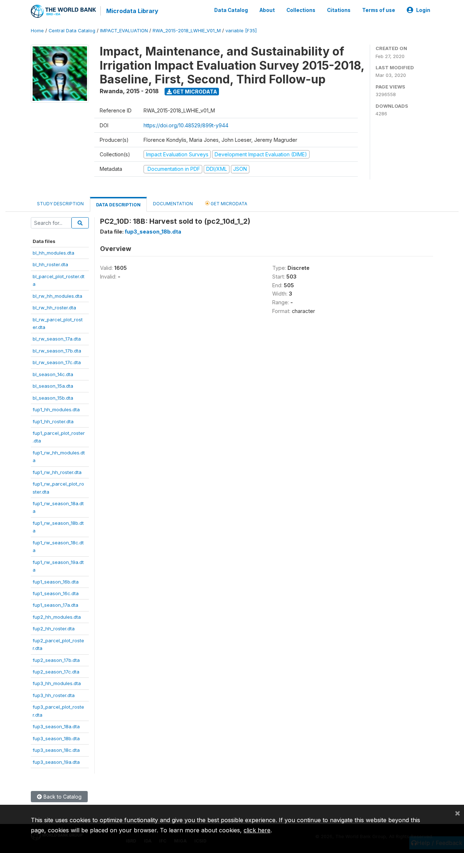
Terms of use (378, 10)
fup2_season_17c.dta (56, 672)
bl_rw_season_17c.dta (57, 362)
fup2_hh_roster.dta (54, 628)
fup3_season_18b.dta (56, 738)
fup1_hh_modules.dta (56, 409)
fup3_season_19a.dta (56, 762)
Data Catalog (231, 10)
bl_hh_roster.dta (50, 264)
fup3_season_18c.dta (56, 750)
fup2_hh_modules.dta (57, 617)
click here (257, 830)
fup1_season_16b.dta (56, 582)
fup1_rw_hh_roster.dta (57, 472)
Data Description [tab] (118, 204)
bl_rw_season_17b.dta (57, 351)
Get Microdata (194, 91)
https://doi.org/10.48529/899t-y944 (186, 125)
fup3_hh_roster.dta (54, 695)
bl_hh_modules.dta (53, 253)
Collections (300, 10)
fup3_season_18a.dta (56, 726)
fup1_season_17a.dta (55, 605)
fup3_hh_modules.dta (57, 683)
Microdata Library (132, 11)
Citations (339, 10)
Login (423, 10)
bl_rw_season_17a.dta (57, 339)
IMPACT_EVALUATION (124, 30)
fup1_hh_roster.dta (53, 421)
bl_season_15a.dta (53, 386)
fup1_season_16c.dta (56, 593)
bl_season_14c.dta (53, 374)
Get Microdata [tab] (228, 203)
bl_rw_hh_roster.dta (54, 307)
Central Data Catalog (72, 30)
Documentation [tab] (173, 203)
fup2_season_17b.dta (56, 660)
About (267, 10)
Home (37, 30)
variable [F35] (241, 30)
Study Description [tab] (60, 203)
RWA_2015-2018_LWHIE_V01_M (187, 30)
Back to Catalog (62, 797)
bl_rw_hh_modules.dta (57, 296)
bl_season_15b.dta (53, 398)
